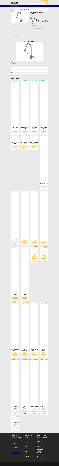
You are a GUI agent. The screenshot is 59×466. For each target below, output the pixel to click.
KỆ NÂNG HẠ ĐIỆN (26, 437)
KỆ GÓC (25, 447)
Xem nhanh (15, 133)
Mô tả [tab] (12, 31)
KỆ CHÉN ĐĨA (26, 441)
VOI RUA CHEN (33, 28)
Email (11, 72)
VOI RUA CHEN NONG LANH (33, 29)
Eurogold (15, 9)
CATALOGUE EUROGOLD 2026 (44, 0)
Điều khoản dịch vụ (39, 456)
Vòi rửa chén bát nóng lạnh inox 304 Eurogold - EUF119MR (41, 28)
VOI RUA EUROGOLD (38, 29)
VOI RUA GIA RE (42, 29)
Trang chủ (13, 9)
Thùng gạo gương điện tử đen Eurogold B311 (41, 442)
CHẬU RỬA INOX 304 (27, 451)
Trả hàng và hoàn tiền (39, 451)
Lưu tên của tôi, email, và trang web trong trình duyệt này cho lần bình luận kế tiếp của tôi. (21, 74)
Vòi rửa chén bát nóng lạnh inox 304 (37, 35)
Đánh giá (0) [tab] (14, 31)
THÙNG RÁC (26, 450)
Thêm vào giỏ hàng (15, 131)
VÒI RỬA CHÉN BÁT (18, 9)
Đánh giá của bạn (13, 66)
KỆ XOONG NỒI (26, 442)
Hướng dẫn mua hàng (39, 457)
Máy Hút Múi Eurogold (27, 456)
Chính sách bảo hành (39, 452)
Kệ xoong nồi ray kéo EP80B (40, 441)
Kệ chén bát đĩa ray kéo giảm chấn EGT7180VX (42, 437)
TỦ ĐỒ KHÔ (26, 446)
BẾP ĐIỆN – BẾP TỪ (27, 455)
